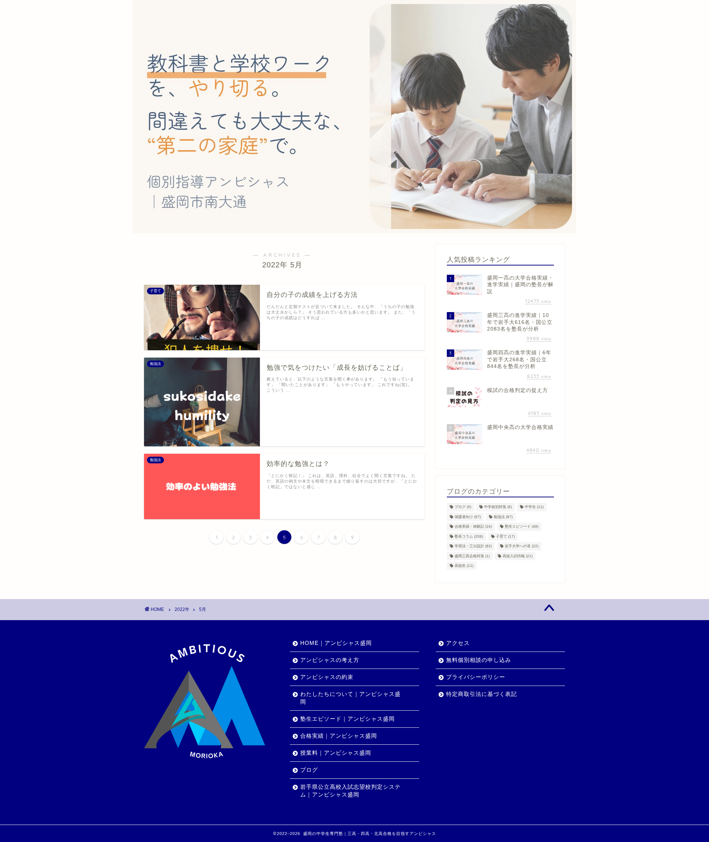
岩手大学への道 (521, 546)
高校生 (464, 566)
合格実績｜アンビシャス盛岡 (338, 736)
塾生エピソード (521, 527)
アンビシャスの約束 (326, 677)
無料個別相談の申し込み (478, 660)
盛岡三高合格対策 (472, 556)
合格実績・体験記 (473, 527)
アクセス (458, 643)
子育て (505, 536)
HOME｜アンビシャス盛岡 (336, 643)
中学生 (534, 507)
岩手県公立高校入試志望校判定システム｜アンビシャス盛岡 (350, 791)
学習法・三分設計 (473, 546)
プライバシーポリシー (475, 677)
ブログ (463, 507)
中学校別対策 (498, 507)
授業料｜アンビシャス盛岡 (335, 753)
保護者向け (468, 517)
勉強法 (503, 517)
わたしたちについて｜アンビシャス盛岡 (350, 698)
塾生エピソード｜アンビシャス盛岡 (347, 719)
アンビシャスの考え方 (329, 660)
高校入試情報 (517, 556)
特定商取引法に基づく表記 (481, 694)
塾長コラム (469, 536)
